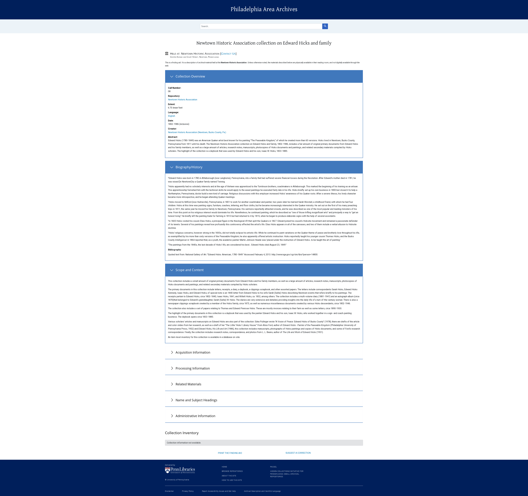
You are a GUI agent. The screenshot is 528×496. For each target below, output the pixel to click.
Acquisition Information (193, 352)
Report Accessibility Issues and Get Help (219, 491)
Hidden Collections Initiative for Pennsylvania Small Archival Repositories (286, 473)
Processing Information (193, 368)
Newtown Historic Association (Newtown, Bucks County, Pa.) (197, 132)
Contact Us (228, 53)
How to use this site (232, 480)
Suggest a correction (298, 453)
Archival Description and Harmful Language (262, 491)
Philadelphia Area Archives (264, 9)
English (171, 116)
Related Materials (188, 384)
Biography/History (189, 167)
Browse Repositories (232, 471)
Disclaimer (169, 491)
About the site (229, 476)
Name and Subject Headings (196, 400)
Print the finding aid (230, 453)
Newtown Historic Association (182, 99)
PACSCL (273, 467)
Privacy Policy (188, 491)
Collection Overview (190, 76)
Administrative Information (195, 416)
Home (224, 467)
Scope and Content (190, 270)
